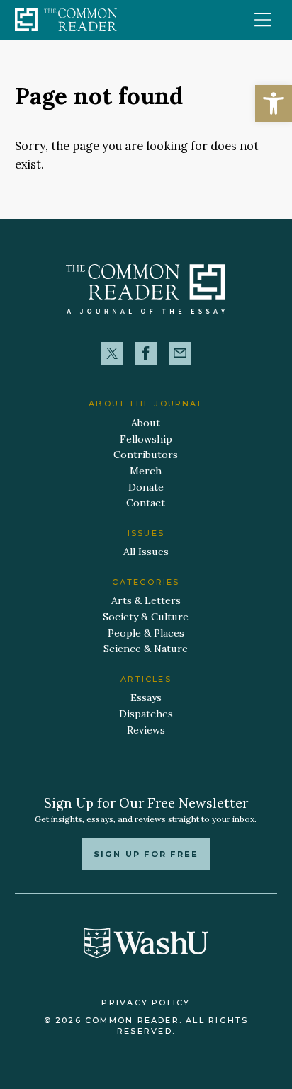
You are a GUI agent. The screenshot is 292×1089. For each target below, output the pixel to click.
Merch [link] (146, 470)
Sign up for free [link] (146, 854)
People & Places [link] (146, 633)
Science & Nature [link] (145, 648)
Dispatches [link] (146, 713)
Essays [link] (146, 697)
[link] (273, 103)
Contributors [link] (145, 454)
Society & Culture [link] (146, 616)
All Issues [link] (146, 551)
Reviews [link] (146, 730)
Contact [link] (145, 502)
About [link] (145, 422)
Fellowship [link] (146, 439)
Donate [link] (146, 487)
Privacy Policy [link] (145, 1003)
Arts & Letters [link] (146, 600)
